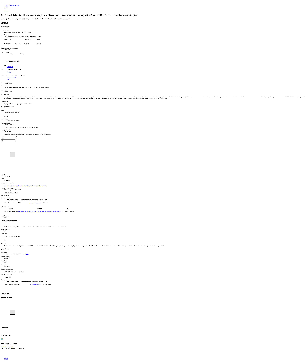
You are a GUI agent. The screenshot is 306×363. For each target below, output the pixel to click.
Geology (9, 72)
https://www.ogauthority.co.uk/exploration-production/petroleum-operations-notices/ (25, 185)
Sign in (6, 11)
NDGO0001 (10, 67)
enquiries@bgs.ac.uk (35, 202)
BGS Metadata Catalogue (12, 5)
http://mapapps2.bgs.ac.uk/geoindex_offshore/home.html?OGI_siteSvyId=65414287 (39, 211)
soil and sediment (11, 77)
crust (8, 79)
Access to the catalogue (6, 346)
